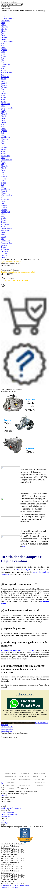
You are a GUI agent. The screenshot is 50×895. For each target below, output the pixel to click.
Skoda (3, 93)
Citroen (3, 31)
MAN (3, 68)
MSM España (24, 569)
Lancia (3, 62)
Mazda (3, 70)
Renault (4, 87)
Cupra (3, 33)
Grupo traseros (6, 160)
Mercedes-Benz (6, 73)
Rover (3, 89)
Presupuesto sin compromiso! (11, 390)
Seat (2, 91)
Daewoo (4, 37)
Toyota (3, 102)
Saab (3, 214)
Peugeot (4, 83)
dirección (4, 783)
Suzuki (3, 100)
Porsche (4, 85)
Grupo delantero (7, 228)
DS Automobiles (7, 41)
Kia (2, 60)
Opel (3, 81)
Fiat (2, 43)
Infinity (3, 178)
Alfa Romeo (5, 21)
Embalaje (4, 823)
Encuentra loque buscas (9, 282)
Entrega (4, 253)
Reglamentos (5, 816)
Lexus (3, 66)
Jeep (2, 58)
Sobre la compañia (8, 812)
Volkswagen (5, 104)
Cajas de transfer (7, 108)
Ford (2, 46)
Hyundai (4, 50)
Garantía (4, 255)
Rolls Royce (5, 212)
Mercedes (4, 139)
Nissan (3, 79)
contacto (4, 257)
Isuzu (3, 52)
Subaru (3, 97)
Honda (3, 48)
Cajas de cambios (7, 19)
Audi (3, 23)
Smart (3, 95)
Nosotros (4, 251)
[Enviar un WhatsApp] (25, 708)
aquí (24, 546)
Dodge (3, 39)
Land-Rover (5, 241)
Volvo (3, 106)
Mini (2, 75)
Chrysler (4, 29)
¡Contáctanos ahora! (8, 276)
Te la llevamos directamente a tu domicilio (17, 650)
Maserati (4, 191)
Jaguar (3, 56)
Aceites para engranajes (9, 814)
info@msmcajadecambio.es (11, 808)
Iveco (3, 54)
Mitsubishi (5, 77)
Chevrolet (4, 27)
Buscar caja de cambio (9, 268)
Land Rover (5, 64)
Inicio (3, 16)
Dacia (3, 35)
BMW (3, 25)
